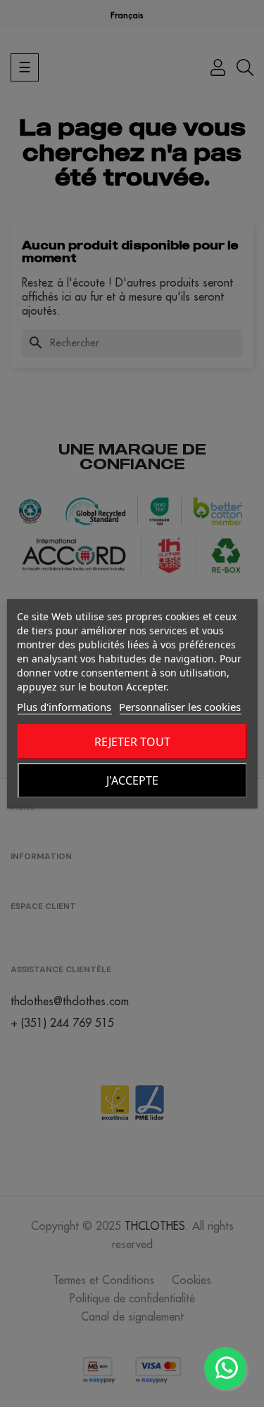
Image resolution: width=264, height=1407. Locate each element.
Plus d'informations (64, 707)
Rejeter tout (132, 742)
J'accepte (132, 780)
